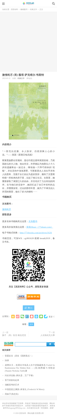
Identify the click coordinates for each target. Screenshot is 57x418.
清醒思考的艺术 (12, 385)
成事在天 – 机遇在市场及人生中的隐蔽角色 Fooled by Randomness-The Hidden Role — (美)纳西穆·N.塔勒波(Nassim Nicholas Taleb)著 (30, 368)
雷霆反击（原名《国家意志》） (19, 356)
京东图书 (32, 221)
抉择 (7, 360)
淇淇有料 (28, 3)
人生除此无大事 (47, 335)
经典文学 (33, 9)
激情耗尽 (6, 209)
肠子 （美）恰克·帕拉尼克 (14, 335)
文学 (31, 324)
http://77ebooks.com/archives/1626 (36, 233)
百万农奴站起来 (12, 380)
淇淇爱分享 (39, 413)
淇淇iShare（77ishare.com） (39, 227)
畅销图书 (23, 9)
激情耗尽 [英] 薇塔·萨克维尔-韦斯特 (23, 74)
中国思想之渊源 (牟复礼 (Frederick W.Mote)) (24, 389)
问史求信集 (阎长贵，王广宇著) (19, 375)
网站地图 (30, 413)
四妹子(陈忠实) (12, 394)
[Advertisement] (28, 41)
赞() (30, 308)
